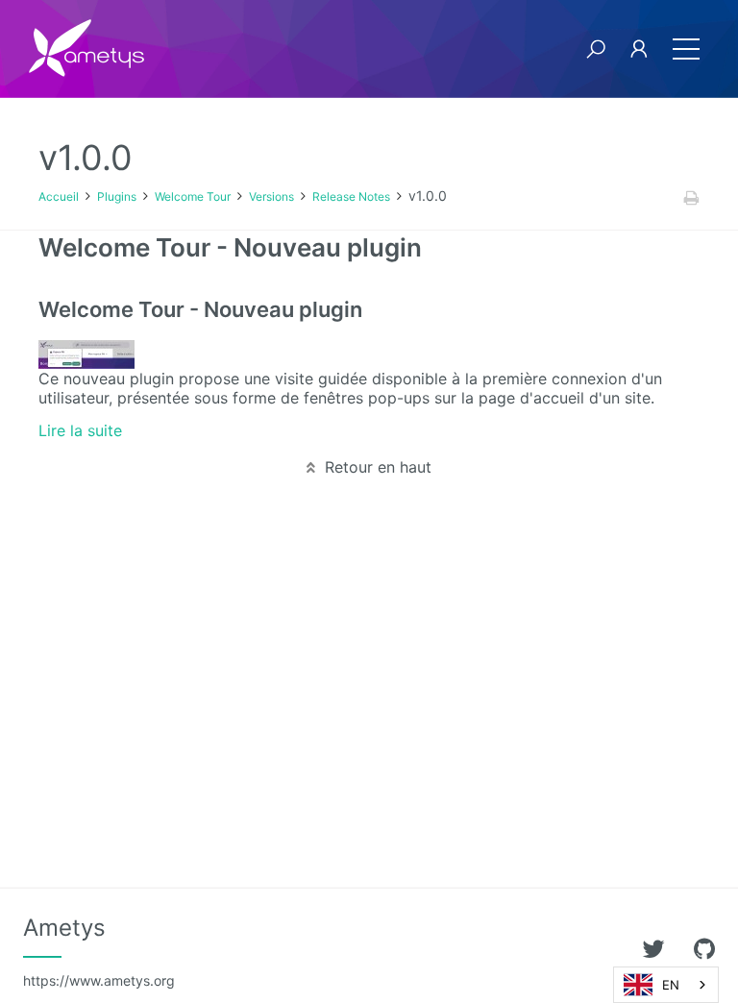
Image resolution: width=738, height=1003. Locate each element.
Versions (271, 196)
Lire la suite (80, 430)
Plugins (116, 196)
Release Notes (351, 196)
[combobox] (666, 984)
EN (670, 984)
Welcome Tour (193, 196)
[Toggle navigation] (686, 49)
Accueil (58, 196)
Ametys (99, 951)
